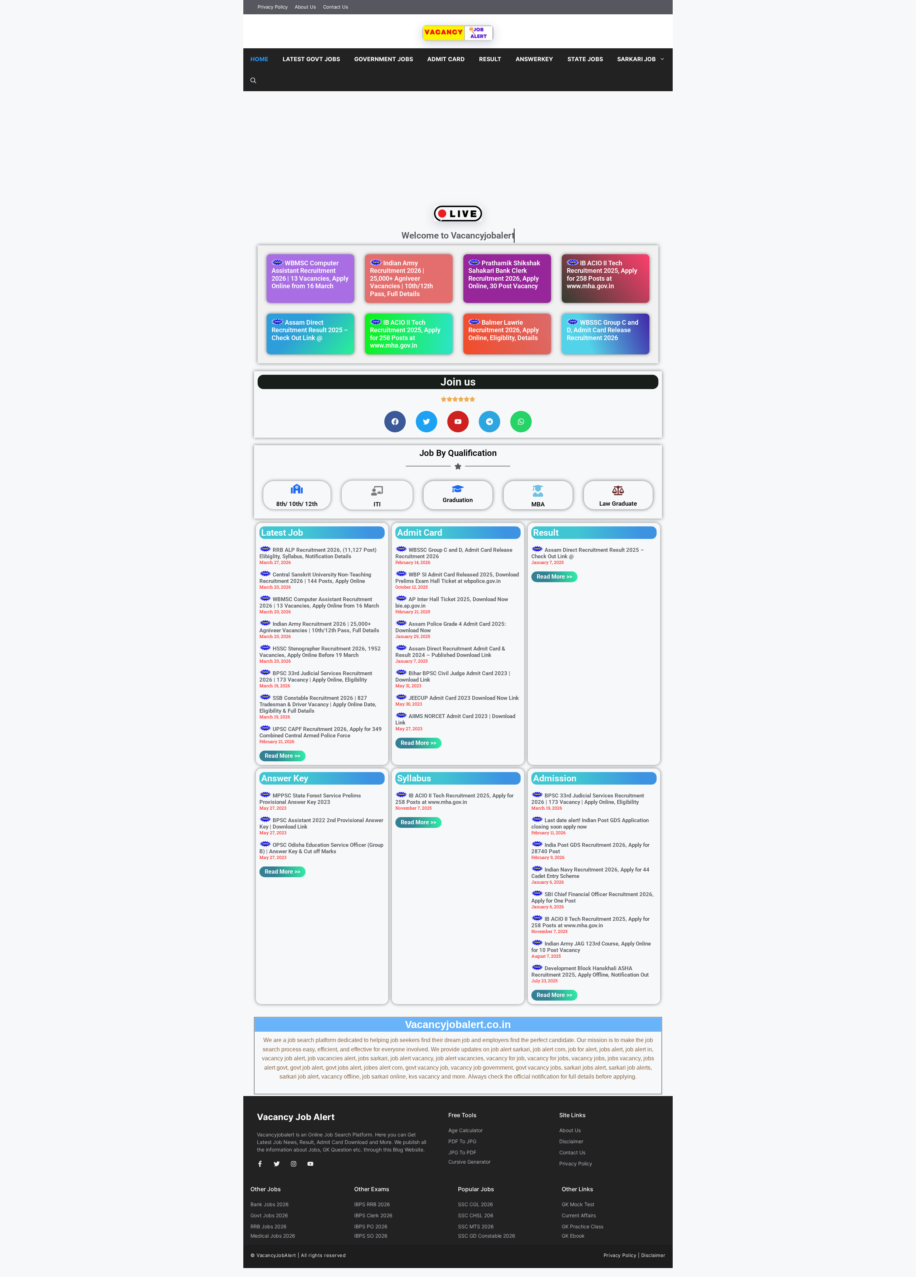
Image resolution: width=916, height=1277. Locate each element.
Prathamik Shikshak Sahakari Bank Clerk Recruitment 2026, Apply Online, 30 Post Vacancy (504, 274)
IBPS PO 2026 (371, 1226)
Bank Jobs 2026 (269, 1204)
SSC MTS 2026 (476, 1226)
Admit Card (446, 59)
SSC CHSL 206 (475, 1215)
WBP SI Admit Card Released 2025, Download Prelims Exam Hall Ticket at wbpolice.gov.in (457, 577)
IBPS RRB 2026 (372, 1204)
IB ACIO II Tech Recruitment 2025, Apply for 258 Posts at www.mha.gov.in (602, 274)
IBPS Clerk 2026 (373, 1215)
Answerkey (534, 59)
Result (490, 59)
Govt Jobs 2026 (269, 1215)
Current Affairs (579, 1215)
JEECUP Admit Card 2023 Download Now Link (464, 698)
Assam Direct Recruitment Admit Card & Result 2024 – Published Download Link (450, 651)
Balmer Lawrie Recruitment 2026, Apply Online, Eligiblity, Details (503, 330)
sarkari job (636, 59)
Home (259, 59)
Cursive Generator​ (469, 1162)
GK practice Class (582, 1226)
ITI (377, 504)
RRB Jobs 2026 (268, 1226)
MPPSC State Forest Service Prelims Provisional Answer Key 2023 (310, 798)
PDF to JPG (462, 1141)
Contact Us (335, 7)
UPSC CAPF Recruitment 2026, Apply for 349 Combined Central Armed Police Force (320, 732)
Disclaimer (571, 1141)
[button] (253, 80)
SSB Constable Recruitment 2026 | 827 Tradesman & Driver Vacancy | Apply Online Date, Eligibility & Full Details (317, 704)
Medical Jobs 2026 (272, 1236)
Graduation (458, 500)
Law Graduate (618, 503)
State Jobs (585, 59)
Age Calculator (465, 1130)
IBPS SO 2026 (371, 1236)
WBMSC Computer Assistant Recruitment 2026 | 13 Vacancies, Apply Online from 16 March (310, 274)
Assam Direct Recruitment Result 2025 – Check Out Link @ (310, 330)
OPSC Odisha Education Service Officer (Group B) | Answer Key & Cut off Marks (321, 848)
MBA (538, 504)
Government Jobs (383, 59)
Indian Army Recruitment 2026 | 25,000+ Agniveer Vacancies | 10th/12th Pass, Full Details (401, 278)
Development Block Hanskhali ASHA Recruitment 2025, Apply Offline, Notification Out (590, 971)
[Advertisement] (458, 147)
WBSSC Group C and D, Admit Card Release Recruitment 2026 (602, 330)
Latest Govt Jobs (311, 59)
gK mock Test (578, 1204)
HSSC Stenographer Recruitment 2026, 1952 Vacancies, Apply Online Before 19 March (320, 651)
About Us (305, 7)
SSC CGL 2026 (475, 1204)
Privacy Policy (273, 7)
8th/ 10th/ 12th (296, 503)
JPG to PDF (462, 1152)
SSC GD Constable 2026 (486, 1236)
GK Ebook (573, 1236)
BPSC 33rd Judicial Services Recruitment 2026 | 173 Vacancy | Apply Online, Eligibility (315, 676)
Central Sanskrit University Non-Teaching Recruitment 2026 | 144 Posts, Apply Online (315, 577)
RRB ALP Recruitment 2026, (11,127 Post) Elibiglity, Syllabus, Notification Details (317, 553)
